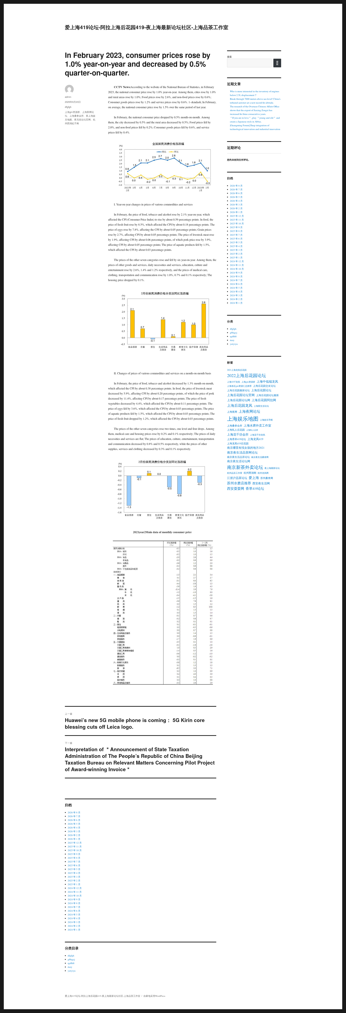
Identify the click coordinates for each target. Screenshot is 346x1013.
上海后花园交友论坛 (264, 385)
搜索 (229, 56)
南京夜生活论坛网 (238, 461)
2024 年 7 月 (74, 907)
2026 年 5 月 (74, 823)
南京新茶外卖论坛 (245, 467)
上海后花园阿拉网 (264, 400)
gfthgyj (71, 959)
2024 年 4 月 (74, 918)
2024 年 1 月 (74, 929)
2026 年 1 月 (74, 839)
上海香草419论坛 (236, 439)
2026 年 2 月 (74, 835)
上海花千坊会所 (238, 434)
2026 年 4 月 (74, 827)
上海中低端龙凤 (267, 381)
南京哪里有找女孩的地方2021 (246, 447)
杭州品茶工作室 (234, 472)
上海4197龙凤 (233, 381)
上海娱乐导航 (266, 419)
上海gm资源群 (72, 112)
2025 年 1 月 (74, 884)
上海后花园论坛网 (238, 400)
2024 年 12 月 (75, 888)
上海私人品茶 (252, 430)
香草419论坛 (255, 488)
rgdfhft (71, 963)
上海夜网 (232, 411)
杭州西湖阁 (250, 472)
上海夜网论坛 (249, 411)
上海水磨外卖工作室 (257, 425)
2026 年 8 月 (74, 812)
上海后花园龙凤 (239, 405)
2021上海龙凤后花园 (237, 369)
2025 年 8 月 (74, 857)
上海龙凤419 (255, 439)
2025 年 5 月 (74, 869)
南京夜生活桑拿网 (260, 457)
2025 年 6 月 (74, 865)
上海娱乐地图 (242, 418)
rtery (70, 967)
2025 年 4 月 (74, 873)
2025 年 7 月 (74, 861)
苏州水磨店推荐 (239, 483)
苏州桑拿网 (266, 478)
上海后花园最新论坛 (238, 390)
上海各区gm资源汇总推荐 (239, 385)
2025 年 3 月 (74, 876)
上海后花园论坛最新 (267, 395)
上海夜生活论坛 (261, 405)
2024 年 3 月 (74, 922)
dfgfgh (68, 107)
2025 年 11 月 (75, 846)
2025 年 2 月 (74, 880)
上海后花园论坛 (261, 390)
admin (68, 96)
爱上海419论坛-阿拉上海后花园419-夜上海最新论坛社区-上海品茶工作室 (146, 27)
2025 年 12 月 (75, 842)
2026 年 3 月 (74, 831)
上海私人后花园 (236, 429)
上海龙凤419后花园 (238, 443)
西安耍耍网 (235, 488)
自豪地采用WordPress (154, 996)
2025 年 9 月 (74, 854)
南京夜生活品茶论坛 (238, 457)
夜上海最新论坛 (272, 468)
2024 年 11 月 (75, 891)
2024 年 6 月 (74, 910)
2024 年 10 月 (75, 895)
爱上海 (254, 477)
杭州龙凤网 (263, 472)
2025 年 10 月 (75, 850)
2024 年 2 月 (74, 925)
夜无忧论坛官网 (82, 119)
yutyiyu (72, 970)
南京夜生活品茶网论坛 (242, 452)
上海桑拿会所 (77, 115)
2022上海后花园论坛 (246, 375)
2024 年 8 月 (74, 903)
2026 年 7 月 (74, 816)
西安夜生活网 (261, 483)
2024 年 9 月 (74, 899)
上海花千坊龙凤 (257, 434)
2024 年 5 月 (74, 914)
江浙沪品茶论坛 (237, 478)
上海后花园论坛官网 (241, 395)
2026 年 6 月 (74, 820)
